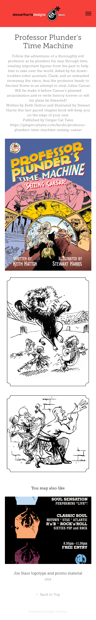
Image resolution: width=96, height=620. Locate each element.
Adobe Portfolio (57, 611)
